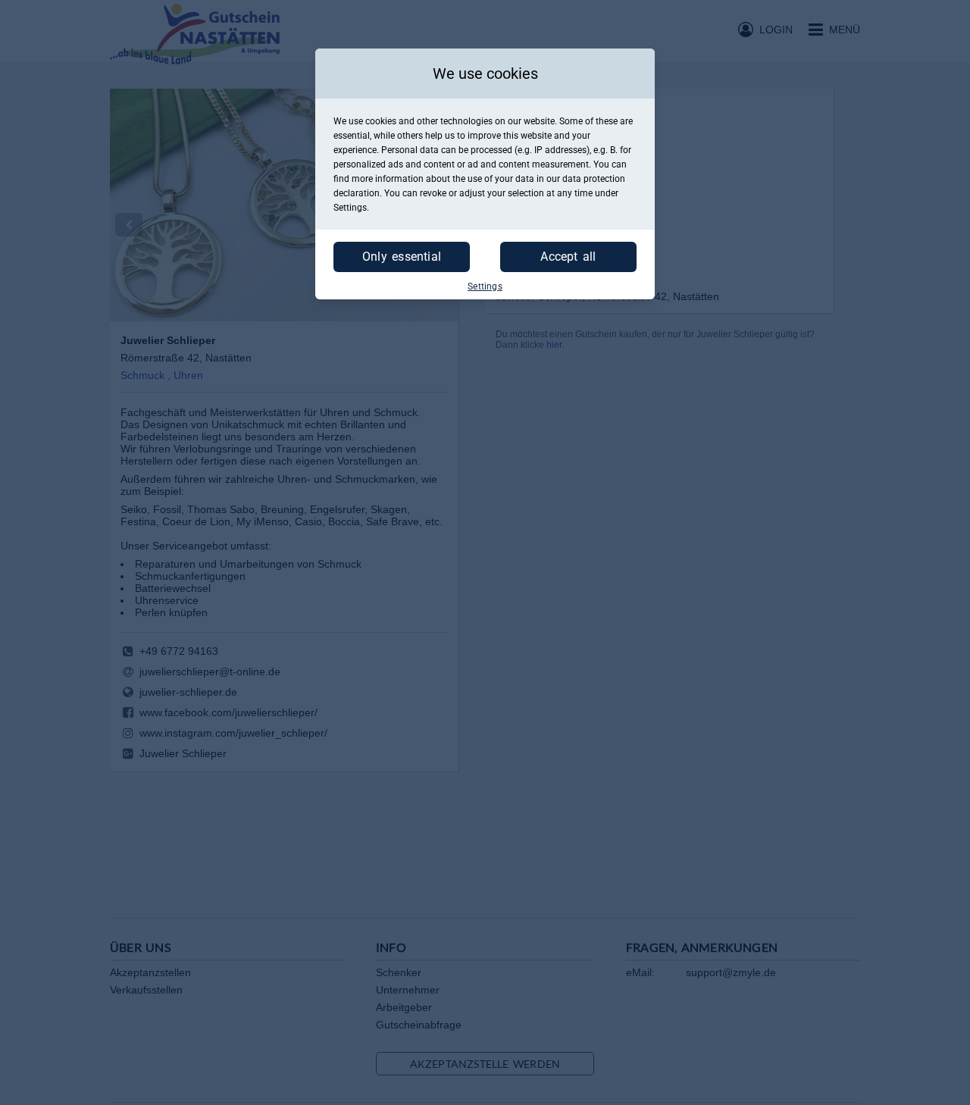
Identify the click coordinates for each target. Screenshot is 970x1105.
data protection (593, 179)
